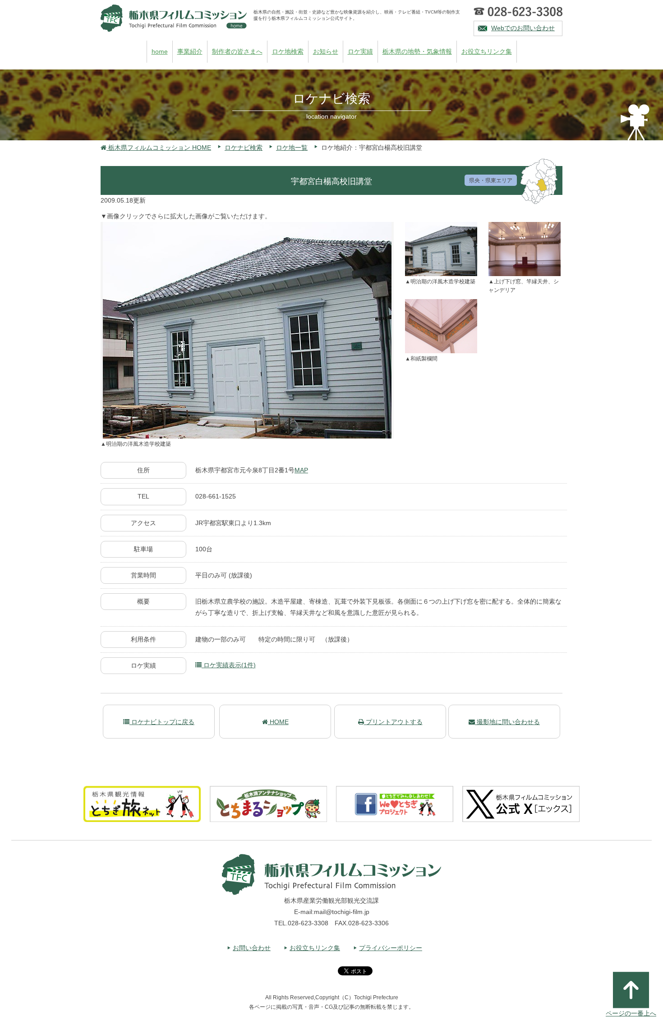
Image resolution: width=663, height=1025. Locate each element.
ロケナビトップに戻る (161, 721)
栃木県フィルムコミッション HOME (158, 147)
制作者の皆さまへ (237, 51)
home (160, 51)
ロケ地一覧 (292, 147)
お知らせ (325, 51)
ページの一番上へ (631, 1013)
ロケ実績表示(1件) (229, 665)
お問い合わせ (252, 947)
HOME (278, 721)
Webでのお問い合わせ (523, 28)
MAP (301, 470)
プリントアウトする (393, 721)
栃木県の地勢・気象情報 (417, 51)
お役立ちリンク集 (486, 51)
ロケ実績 (360, 51)
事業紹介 (190, 51)
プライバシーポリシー (390, 947)
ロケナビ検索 (243, 147)
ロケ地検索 (288, 51)
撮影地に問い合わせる (507, 721)
